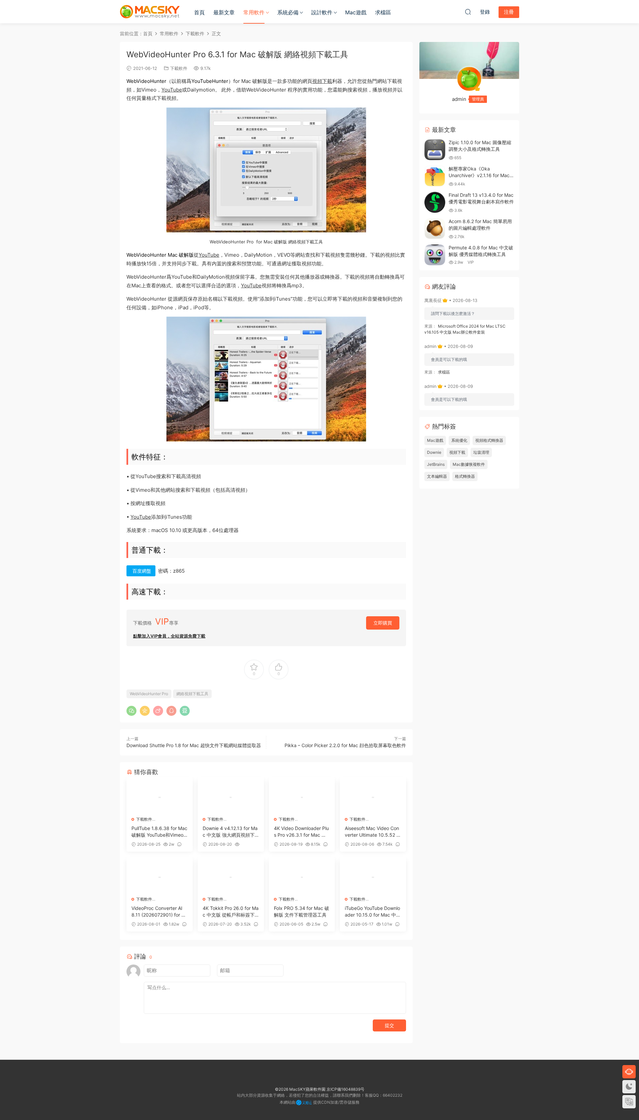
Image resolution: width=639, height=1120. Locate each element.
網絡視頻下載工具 (192, 693)
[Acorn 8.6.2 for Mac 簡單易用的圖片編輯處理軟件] (434, 228)
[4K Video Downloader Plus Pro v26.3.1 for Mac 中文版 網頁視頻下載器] (302, 797)
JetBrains (436, 464)
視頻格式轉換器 (489, 440)
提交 (389, 1025)
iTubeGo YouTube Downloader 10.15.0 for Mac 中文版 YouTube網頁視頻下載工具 (373, 911)
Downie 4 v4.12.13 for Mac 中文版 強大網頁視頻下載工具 (230, 831)
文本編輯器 (437, 476)
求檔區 (383, 12)
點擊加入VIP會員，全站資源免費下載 (169, 636)
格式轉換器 (465, 476)
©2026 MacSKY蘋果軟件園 (300, 1089)
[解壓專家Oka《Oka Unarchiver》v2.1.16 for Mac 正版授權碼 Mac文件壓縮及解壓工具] (434, 175)
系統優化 (459, 440)
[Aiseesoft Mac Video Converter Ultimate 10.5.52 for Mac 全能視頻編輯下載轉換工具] (373, 797)
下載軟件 (178, 68)
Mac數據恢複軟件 (469, 464)
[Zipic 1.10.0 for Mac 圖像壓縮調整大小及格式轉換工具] (434, 149)
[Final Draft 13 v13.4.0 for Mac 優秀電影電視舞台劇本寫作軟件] (434, 202)
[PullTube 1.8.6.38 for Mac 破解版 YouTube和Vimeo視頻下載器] (159, 797)
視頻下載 (322, 81)
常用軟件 (254, 12)
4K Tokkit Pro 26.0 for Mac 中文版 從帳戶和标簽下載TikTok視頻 (231, 911)
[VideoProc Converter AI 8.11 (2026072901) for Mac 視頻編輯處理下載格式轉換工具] (159, 877)
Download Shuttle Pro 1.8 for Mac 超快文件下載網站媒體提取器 (193, 745)
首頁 (199, 12)
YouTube (171, 90)
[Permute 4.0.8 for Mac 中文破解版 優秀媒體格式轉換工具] (434, 254)
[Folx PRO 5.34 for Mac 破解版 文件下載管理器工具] (302, 877)
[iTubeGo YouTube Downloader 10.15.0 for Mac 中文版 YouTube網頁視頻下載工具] (373, 877)
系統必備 (288, 12)
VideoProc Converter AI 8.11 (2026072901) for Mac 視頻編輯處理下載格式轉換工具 (158, 911)
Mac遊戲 (355, 12)
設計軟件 (321, 12)
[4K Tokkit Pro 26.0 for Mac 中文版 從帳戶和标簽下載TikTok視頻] (231, 877)
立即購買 (382, 623)
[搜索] (468, 12)
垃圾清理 (481, 452)
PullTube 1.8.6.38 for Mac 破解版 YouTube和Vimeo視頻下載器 (159, 831)
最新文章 (224, 12)
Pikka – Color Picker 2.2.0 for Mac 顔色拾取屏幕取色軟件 (345, 745)
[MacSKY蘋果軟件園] (150, 11)
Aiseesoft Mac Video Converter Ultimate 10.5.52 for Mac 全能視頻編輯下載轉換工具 (373, 831)
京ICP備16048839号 (345, 1089)
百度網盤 (141, 571)
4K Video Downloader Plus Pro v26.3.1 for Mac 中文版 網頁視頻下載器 (301, 831)
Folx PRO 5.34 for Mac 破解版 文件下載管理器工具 (301, 911)
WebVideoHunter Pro (149, 693)
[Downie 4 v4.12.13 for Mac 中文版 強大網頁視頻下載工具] (231, 797)
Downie (434, 452)
